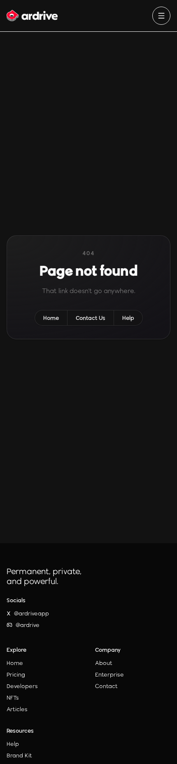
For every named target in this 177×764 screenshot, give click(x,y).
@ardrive (28, 625)
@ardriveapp (28, 613)
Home (51, 318)
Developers (22, 686)
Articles (17, 709)
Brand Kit (19, 755)
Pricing (16, 674)
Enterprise (109, 674)
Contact (106, 686)
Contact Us (90, 318)
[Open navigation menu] (161, 16)
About (103, 663)
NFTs (13, 697)
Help (128, 318)
